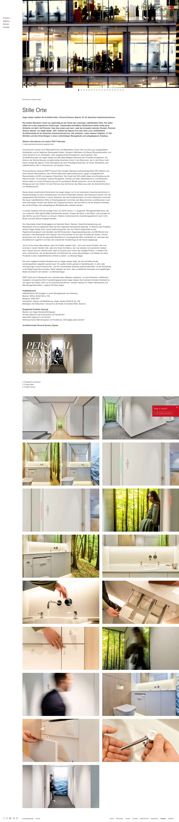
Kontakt (6, 27)
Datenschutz (144, 818)
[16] (117, 90)
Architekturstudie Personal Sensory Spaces (40, 325)
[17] (120, 90)
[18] (123, 90)
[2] (81, 90)
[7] (94, 90)
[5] (89, 90)
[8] (96, 90)
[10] (102, 90)
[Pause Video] (26, 84)
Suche (38, 818)
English (170, 818)
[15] (115, 90)
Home (112, 818)
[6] (91, 90)
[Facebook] (7, 818)
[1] (78, 90)
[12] (107, 90)
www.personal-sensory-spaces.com (39, 144)
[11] (104, 90)
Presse (128, 818)
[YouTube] (10, 818)
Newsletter (119, 818)
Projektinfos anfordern (32, 382)
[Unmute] (30, 84)
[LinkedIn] (17, 818)
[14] (112, 90)
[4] (86, 90)
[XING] (14, 818)
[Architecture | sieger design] (60, 417)
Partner (6, 24)
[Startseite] (162, 10)
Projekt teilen (29, 384)
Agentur (6, 21)
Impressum (154, 818)
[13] (109, 90)
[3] (83, 90)
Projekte (6, 18)
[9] (99, 90)
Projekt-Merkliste (27, 818)
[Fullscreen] (35, 84)
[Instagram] (4, 818)
